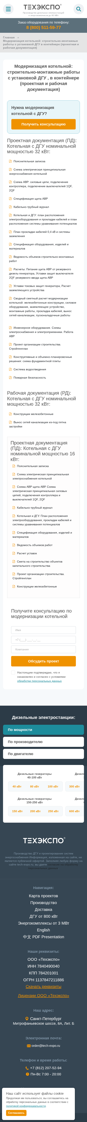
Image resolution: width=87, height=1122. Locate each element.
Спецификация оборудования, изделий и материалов (39, 246)
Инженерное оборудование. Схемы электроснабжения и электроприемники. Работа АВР (41, 332)
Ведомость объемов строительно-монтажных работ (41, 259)
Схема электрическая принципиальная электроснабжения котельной (41, 476)
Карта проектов (43, 896)
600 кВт (74, 811)
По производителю (25, 742)
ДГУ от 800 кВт (44, 916)
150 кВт (17, 811)
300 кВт (74, 786)
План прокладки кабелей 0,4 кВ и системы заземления (39, 234)
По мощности (20, 730)
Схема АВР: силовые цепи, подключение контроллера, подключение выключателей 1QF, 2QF (40, 186)
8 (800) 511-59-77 (43, 27)
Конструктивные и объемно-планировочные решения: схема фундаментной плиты (40, 359)
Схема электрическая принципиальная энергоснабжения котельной (37, 171)
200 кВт (35, 811)
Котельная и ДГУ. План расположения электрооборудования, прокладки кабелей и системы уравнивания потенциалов (42, 520)
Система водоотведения (30, 369)
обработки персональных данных (39, 681)
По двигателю (20, 754)
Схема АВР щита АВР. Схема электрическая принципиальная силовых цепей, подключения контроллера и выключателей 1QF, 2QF (40, 493)
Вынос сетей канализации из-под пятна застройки (37, 424)
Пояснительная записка (29, 161)
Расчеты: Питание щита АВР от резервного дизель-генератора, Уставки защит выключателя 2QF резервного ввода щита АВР (41, 273)
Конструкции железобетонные (33, 414)
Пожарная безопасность (30, 377)
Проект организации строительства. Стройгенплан (35, 346)
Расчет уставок (27, 553)
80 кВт (34, 786)
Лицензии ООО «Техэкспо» (43, 995)
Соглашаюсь (16, 1112)
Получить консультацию (43, 124)
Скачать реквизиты (43, 986)
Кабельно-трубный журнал (31, 206)
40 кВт (17, 786)
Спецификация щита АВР (31, 198)
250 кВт (53, 811)
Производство (43, 902)
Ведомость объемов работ (34, 545)
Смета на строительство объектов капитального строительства (37, 563)
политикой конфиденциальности (26, 1106)
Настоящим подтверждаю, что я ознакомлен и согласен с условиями (41, 677)
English (43, 930)
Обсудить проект (43, 661)
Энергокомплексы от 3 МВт (43, 923)
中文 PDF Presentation (43, 937)
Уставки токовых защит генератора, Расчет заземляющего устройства (40, 288)
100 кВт (53, 786)
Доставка (43, 909)
